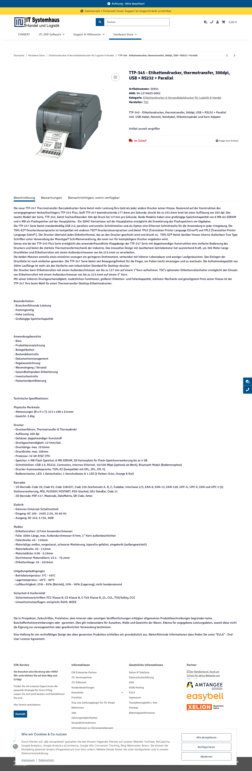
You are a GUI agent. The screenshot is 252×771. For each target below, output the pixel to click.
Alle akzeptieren (206, 737)
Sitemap (133, 707)
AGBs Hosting (136, 687)
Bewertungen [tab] (51, 198)
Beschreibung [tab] (24, 198)
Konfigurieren (206, 747)
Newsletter (77, 692)
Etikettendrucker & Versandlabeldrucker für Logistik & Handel (182, 98)
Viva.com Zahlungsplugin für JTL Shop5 (93, 702)
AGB (131, 682)
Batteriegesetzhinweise (142, 712)
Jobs (73, 712)
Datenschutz (46, 760)
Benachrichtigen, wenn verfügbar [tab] (94, 198)
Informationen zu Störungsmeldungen (92, 728)
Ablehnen (206, 756)
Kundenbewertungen (82, 687)
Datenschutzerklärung (141, 677)
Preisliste (76, 697)
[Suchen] (100, 22)
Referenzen (77, 707)
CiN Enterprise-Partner (84, 672)
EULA (132, 692)
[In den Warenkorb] (17, 68)
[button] (217, 22)
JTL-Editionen (79, 682)
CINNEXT (24, 34)
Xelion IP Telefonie (139, 672)
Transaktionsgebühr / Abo (143, 702)
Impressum (135, 697)
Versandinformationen (83, 722)
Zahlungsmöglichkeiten (84, 717)
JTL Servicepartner (81, 677)
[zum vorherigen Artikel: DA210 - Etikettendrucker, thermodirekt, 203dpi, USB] (227, 56)
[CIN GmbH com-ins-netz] (37, 22)
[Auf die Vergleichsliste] (115, 77)
